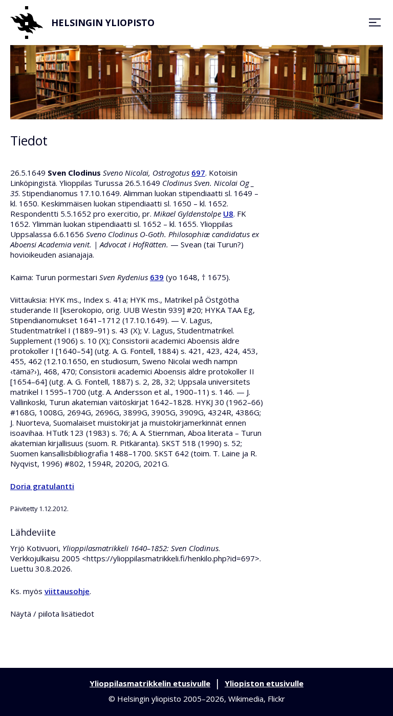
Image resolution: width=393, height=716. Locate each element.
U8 (228, 213)
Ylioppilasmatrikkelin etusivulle (150, 683)
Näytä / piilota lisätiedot (52, 613)
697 (198, 172)
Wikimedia (246, 698)
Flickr (276, 698)
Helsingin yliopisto (103, 22)
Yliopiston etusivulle (264, 683)
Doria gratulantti (42, 486)
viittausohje (67, 591)
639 (157, 277)
